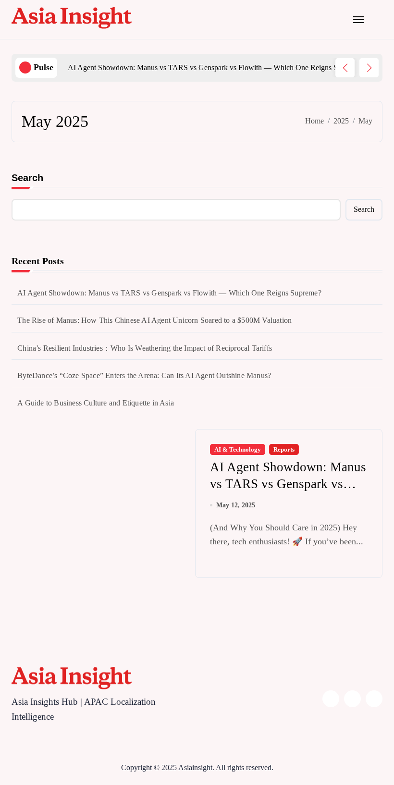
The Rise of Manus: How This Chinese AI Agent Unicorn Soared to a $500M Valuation (154, 320)
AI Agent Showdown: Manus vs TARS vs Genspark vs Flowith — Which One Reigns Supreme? (169, 293)
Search (27, 177)
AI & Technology (237, 449)
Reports (284, 449)
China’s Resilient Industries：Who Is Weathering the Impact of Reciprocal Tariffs (144, 348)
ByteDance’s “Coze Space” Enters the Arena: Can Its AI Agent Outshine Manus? (144, 375)
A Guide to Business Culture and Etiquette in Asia (95, 403)
